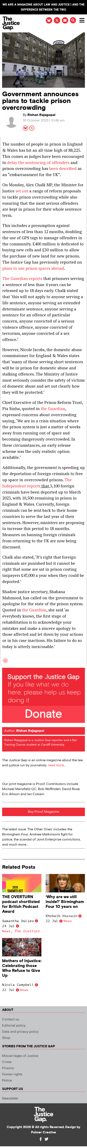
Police (7, 1080)
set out (21, 190)
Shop (6, 1038)
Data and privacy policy (20, 1032)
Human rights (12, 1074)
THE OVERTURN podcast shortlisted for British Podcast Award (21, 904)
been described (63, 168)
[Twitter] (46, 1139)
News (6, 931)
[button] (73, 20)
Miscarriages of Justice (20, 1056)
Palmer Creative (43, 1132)
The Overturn (27, 931)
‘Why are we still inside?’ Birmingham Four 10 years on (65, 901)
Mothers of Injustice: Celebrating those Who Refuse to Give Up (21, 968)
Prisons (8, 1068)
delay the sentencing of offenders (38, 162)
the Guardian (53, 408)
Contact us (10, 1019)
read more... (57, 765)
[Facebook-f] (40, 1139)
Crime (6, 1062)
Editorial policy (14, 1025)
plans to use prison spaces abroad (33, 268)
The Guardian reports (22, 278)
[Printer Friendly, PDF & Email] (5, 662)
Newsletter (10, 1098)
